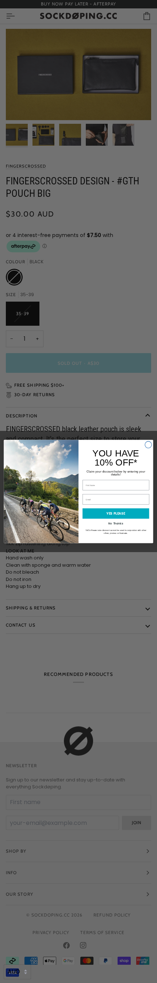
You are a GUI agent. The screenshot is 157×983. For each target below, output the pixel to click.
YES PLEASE (116, 513)
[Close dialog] (148, 444)
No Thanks (115, 523)
